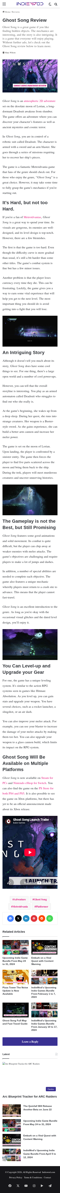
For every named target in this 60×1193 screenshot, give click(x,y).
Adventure (20, 899)
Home (7, 11)
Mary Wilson (10, 52)
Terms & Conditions (33, 1177)
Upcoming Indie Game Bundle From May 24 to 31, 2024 (15, 960)
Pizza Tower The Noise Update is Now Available (15, 990)
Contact (47, 1177)
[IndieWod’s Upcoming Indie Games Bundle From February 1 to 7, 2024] (44, 977)
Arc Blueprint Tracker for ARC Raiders (29, 1096)
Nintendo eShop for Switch (29, 783)
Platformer (42, 906)
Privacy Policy (15, 1177)
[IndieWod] (30, 3)
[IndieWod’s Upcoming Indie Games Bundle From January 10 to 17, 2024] (44, 1010)
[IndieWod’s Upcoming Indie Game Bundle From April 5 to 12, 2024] (11, 1155)
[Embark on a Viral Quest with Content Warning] (44, 947)
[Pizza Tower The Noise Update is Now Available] (15, 977)
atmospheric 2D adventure (40, 101)
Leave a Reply (30, 1041)
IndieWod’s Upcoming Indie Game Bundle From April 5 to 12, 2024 (39, 1154)
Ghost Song (40, 899)
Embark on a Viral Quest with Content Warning (42, 960)
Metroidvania (20, 906)
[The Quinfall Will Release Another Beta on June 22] (11, 1110)
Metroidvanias (32, 217)
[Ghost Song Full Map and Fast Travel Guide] (15, 1010)
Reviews (16, 11)
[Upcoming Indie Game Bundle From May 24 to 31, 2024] (15, 947)
